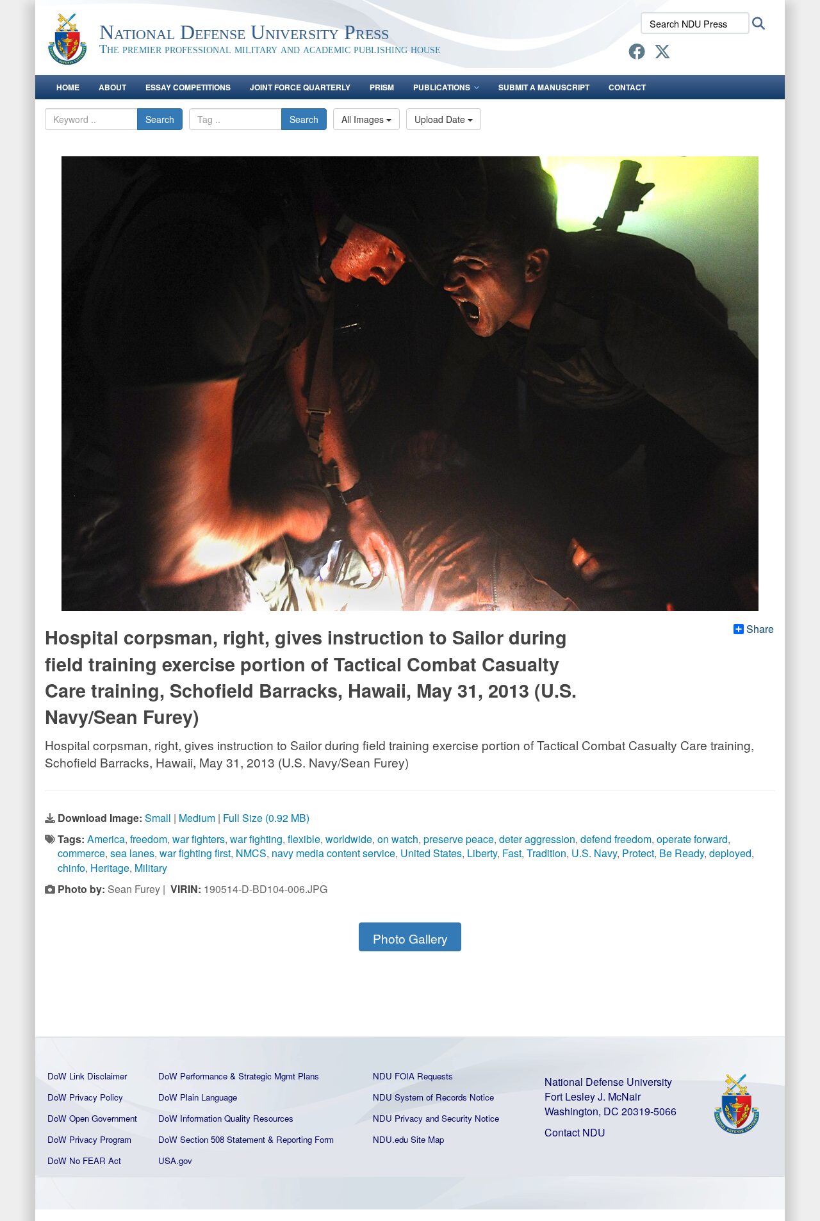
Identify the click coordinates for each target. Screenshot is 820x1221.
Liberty (482, 853)
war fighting (256, 839)
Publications (441, 87)
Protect (638, 853)
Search (159, 119)
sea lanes (132, 853)
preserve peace (458, 839)
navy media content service (333, 853)
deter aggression (537, 839)
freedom (148, 839)
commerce (81, 853)
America (106, 839)
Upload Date (441, 119)
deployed (730, 853)
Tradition (546, 853)
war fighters (198, 839)
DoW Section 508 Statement (211, 1139)
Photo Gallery (410, 938)
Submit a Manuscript (543, 87)
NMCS (251, 853)
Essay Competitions (188, 87)
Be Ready (681, 853)
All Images (363, 119)
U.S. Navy (594, 853)
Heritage (109, 867)
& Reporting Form (301, 1139)
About (112, 87)
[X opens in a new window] (662, 53)
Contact (627, 87)
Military (151, 867)
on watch (397, 839)
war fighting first (195, 853)
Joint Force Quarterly (300, 87)
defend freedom (616, 839)
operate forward (692, 839)
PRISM (382, 87)
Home (67, 87)
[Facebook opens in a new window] (636, 53)
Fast (511, 853)
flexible (304, 839)
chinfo (71, 867)
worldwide (348, 839)
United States (431, 853)
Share (760, 629)
